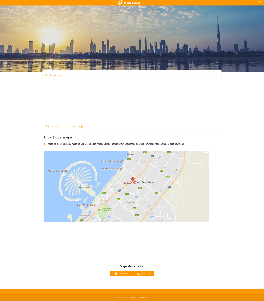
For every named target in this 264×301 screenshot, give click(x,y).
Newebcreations (140, 297)
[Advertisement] (126, 103)
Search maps (56, 75)
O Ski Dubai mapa (74, 126)
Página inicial (51, 126)
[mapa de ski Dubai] (126, 221)
